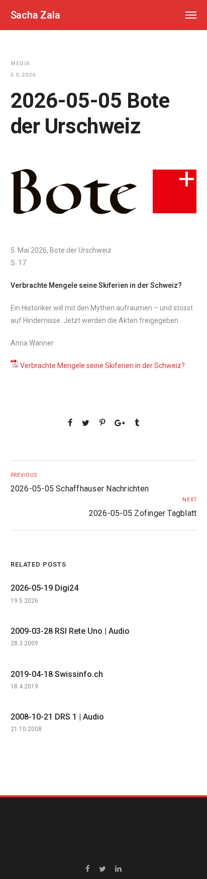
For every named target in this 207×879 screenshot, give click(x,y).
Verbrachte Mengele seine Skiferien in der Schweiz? (102, 366)
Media (20, 63)
